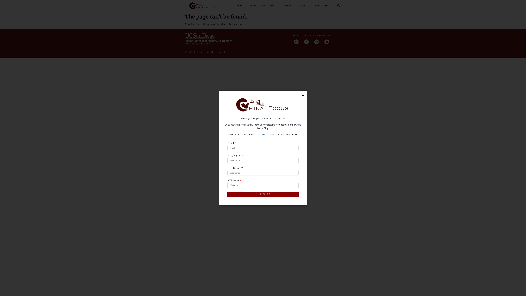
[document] (263, 148)
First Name (234, 155)
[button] (303, 94)
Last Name (234, 168)
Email (231, 143)
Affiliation (233, 180)
